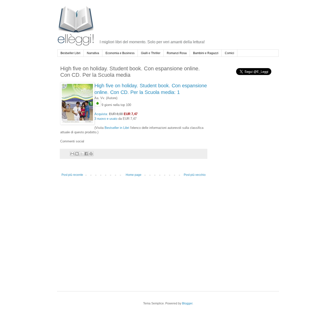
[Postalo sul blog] (77, 153)
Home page (133, 175)
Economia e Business (120, 53)
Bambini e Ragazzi (205, 53)
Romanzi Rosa (177, 53)
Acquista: (101, 114)
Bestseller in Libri (117, 128)
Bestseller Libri (70, 53)
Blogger (187, 303)
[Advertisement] (189, 18)
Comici (229, 53)
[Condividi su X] (81, 153)
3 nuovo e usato (105, 118)
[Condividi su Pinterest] (91, 153)
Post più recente (72, 175)
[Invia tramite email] (72, 153)
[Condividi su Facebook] (86, 153)
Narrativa (93, 53)
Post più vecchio (195, 175)
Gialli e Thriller (150, 53)
